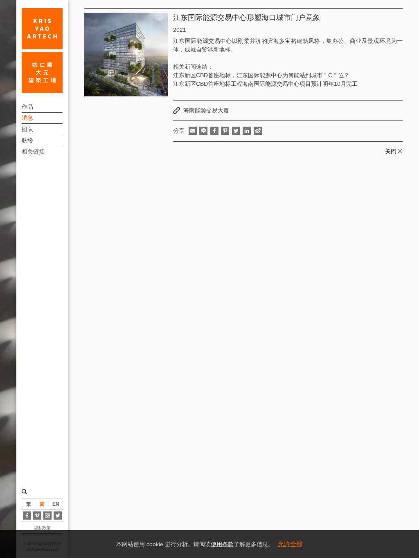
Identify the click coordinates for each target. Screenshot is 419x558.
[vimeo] (37, 515)
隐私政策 (42, 527)
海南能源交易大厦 (206, 110)
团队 (27, 129)
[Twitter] (58, 515)
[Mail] (193, 131)
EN (55, 504)
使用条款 (222, 544)
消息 (27, 117)
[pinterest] (225, 131)
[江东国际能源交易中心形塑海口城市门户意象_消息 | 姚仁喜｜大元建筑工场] (42, 50)
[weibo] (258, 131)
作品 (27, 106)
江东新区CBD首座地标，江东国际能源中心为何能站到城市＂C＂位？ (261, 75)
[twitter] (236, 131)
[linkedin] (247, 131)
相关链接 (33, 151)
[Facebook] (27, 515)
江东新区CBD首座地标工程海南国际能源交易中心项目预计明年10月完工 (265, 83)
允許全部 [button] (290, 543)
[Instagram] (47, 515)
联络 (27, 140)
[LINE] (203, 131)
